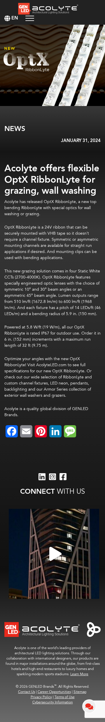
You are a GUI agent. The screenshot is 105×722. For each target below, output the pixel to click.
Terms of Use (65, 697)
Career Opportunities (54, 692)
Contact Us (26, 692)
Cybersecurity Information (52, 702)
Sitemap (80, 692)
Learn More (79, 674)
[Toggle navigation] (29, 18)
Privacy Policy (41, 697)
